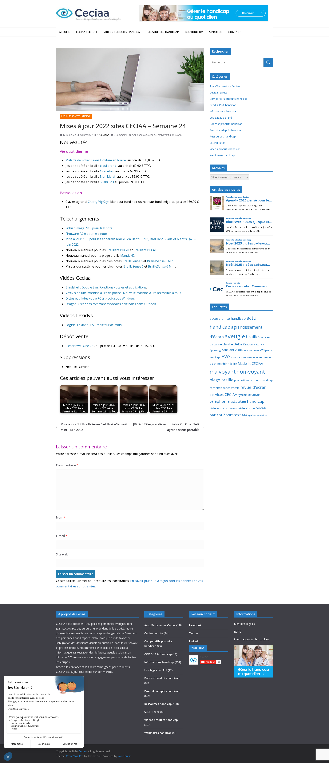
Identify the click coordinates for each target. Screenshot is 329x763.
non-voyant (176, 135)
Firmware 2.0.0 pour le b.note (86, 234)
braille (252, 337)
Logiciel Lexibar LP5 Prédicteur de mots (93, 325)
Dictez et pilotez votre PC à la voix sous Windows (100, 298)
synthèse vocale (249, 395)
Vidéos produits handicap (122, 32)
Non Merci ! (108, 176)
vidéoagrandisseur (224, 408)
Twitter (193, 633)
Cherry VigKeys (98, 202)
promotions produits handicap (253, 380)
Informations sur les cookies (251, 639)
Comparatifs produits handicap (229, 99)
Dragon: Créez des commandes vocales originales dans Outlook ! (111, 304)
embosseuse (252, 350)
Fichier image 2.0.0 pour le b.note (88, 228)
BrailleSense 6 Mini (160, 261)
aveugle (152, 135)
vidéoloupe (247, 408)
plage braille (221, 380)
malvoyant (163, 135)
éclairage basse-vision (254, 415)
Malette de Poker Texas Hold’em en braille (95, 160)
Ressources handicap (163, 32)
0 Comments (120, 135)
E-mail (61, 536)
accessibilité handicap (228, 318)
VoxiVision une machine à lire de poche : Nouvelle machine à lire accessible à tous (123, 293)
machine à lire (227, 364)
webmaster (86, 135)
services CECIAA (223, 394)
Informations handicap (223, 111)
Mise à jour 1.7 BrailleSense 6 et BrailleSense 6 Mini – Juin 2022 (94, 427)
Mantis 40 (127, 255)
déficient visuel (233, 350)
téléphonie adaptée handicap (237, 401)
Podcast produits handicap (226, 124)
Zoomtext (232, 414)
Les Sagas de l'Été (221, 117)
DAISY (238, 344)
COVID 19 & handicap (223, 105)
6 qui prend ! (108, 166)
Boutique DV (194, 32)
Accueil (64, 32)
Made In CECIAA (250, 363)
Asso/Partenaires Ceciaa (225, 86)
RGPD (237, 631)
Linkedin (194, 641)
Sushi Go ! (107, 182)
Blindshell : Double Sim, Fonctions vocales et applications (105, 287)
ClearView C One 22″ (79, 346)
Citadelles (107, 171)
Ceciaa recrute (86, 32)
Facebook (195, 625)
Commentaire (67, 465)
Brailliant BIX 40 (144, 250)
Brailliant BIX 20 (117, 250)
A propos (215, 32)
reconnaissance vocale (225, 388)
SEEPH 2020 (217, 143)
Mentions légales (244, 624)
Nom (61, 517)
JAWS (225, 357)
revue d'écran (253, 387)
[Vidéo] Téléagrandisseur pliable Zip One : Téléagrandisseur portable (166, 427)
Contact (234, 32)
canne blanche (223, 344)
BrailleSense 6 (132, 261)
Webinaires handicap (222, 155)
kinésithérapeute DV (241, 357)
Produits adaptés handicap (75, 116)
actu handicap (139, 135)
